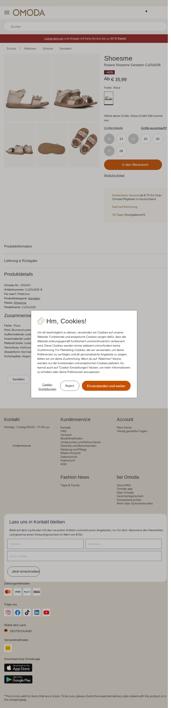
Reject (69, 385)
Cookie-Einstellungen (47, 386)
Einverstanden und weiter (106, 386)
